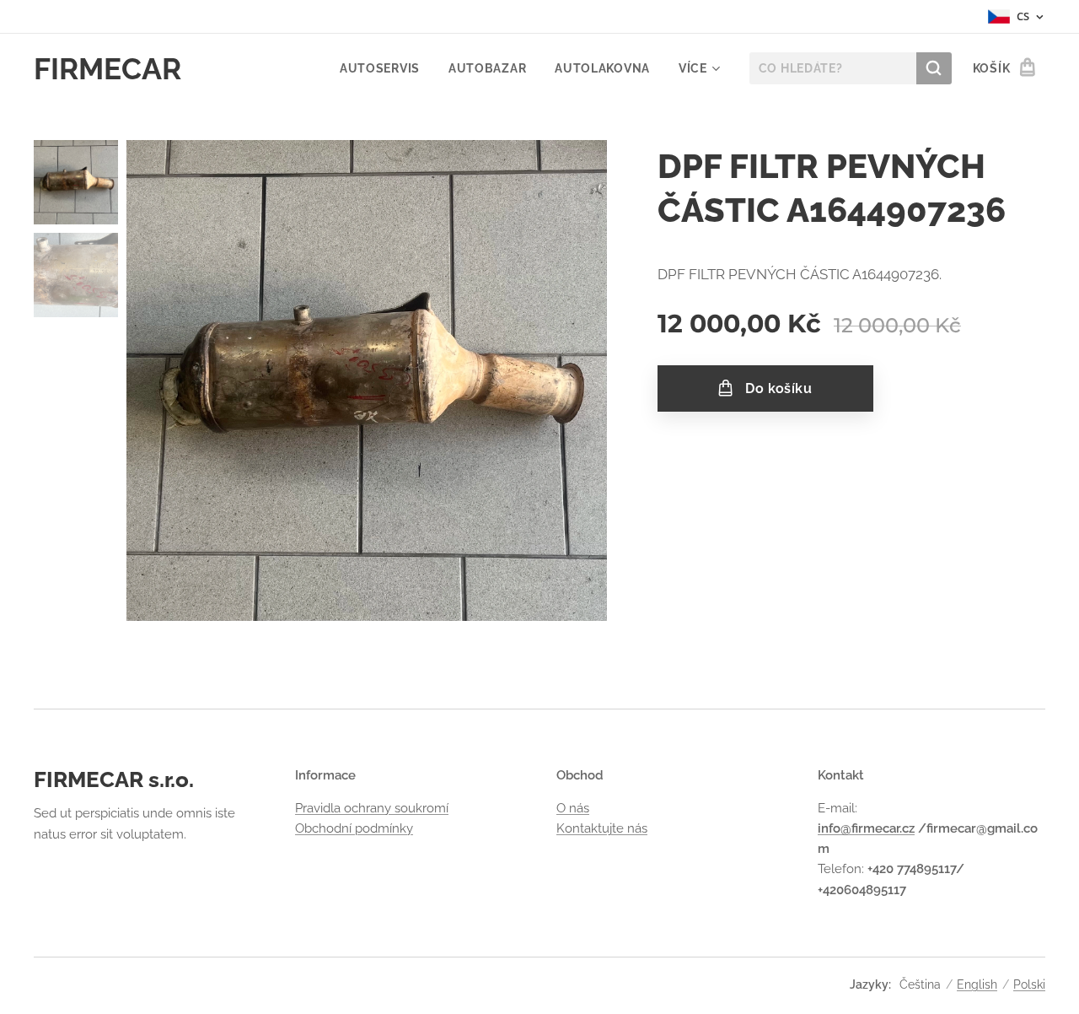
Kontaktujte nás (601, 828)
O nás (572, 808)
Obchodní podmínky (354, 828)
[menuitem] (379, 68)
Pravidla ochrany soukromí (371, 808)
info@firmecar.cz (866, 828)
